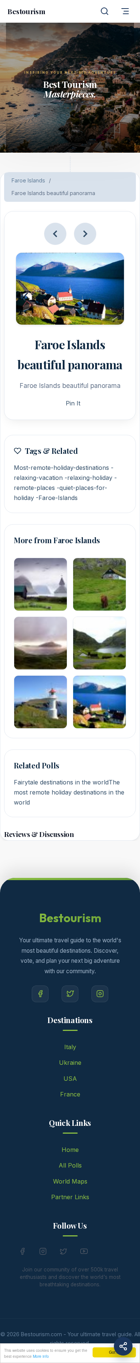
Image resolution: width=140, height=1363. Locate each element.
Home (70, 1149)
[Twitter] (70, 993)
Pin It (73, 403)
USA (70, 1078)
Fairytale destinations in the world (61, 782)
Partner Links (70, 1197)
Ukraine (70, 1062)
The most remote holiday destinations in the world (69, 792)
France (70, 1094)
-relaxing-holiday (88, 477)
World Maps (70, 1181)
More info (41, 1356)
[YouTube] (84, 1253)
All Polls (70, 1165)
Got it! (114, 1352)
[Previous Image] (55, 234)
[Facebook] (40, 993)
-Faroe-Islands (57, 497)
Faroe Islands (28, 180)
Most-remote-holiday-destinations (61, 467)
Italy (70, 1047)
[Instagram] (99, 993)
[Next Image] (85, 234)
